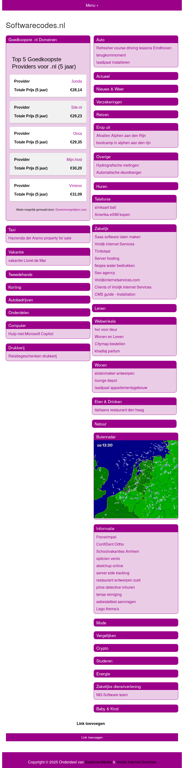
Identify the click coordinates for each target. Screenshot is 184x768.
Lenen (100, 308)
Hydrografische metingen (117, 165)
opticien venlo (108, 558)
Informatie (105, 528)
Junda (76, 81)
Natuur (101, 424)
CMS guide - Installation (115, 294)
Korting (14, 287)
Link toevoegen (91, 723)
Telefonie (102, 199)
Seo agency (105, 272)
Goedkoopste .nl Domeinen (32, 39)
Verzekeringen (109, 102)
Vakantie (16, 252)
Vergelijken (106, 635)
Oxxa (77, 133)
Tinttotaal (102, 251)
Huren (101, 186)
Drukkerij (16, 347)
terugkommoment (111, 55)
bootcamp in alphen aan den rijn (123, 142)
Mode (101, 623)
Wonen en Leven (109, 336)
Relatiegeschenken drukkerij (32, 356)
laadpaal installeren (113, 62)
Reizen (102, 114)
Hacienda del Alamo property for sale (39, 238)
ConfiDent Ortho (110, 544)
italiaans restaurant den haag (119, 409)
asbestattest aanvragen (116, 601)
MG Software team (112, 694)
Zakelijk (102, 228)
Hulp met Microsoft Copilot (30, 333)
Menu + (92, 5)
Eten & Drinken (108, 401)
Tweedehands (20, 274)
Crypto (102, 648)
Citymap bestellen (110, 343)
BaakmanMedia (98, 762)
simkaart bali (105, 207)
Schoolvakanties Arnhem (117, 551)
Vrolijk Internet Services (114, 244)
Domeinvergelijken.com (71, 209)
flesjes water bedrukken (115, 265)
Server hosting (107, 258)
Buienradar (106, 437)
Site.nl (76, 107)
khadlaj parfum (107, 351)
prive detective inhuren (115, 587)
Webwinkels (105, 321)
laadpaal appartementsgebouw (121, 387)
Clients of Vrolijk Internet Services (123, 287)
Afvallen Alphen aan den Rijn (121, 135)
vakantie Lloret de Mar (27, 260)
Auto (100, 39)
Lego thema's (107, 608)
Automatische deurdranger (118, 172)
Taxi (12, 229)
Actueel (103, 76)
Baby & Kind (107, 709)
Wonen (101, 365)
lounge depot (106, 380)
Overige (103, 156)
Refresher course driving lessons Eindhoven (134, 48)
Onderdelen (18, 312)
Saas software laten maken (118, 236)
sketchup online (109, 565)
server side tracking (112, 573)
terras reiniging (109, 594)
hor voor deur (106, 329)
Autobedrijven (20, 300)
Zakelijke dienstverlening (118, 686)
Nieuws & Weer (110, 89)
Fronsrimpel (106, 537)
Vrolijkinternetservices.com (117, 279)
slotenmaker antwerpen (114, 373)
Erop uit (103, 127)
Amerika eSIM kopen (112, 214)
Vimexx (75, 186)
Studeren (104, 661)
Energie (103, 674)
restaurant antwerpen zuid (118, 580)
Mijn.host (74, 160)
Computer (17, 325)
